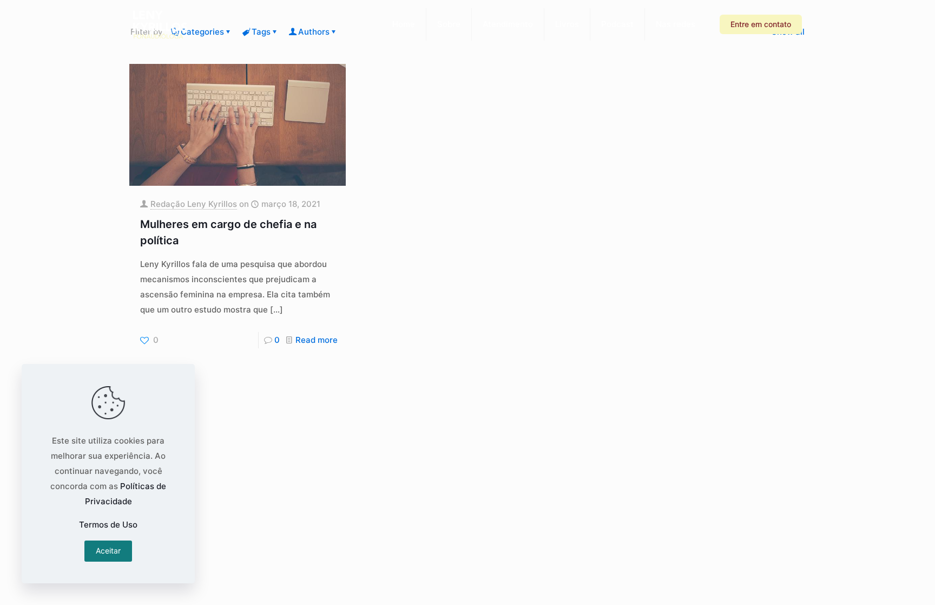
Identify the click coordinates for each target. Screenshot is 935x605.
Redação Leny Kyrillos (193, 204)
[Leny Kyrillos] (160, 24)
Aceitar (108, 550)
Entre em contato (760, 24)
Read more (316, 340)
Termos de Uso (108, 524)
